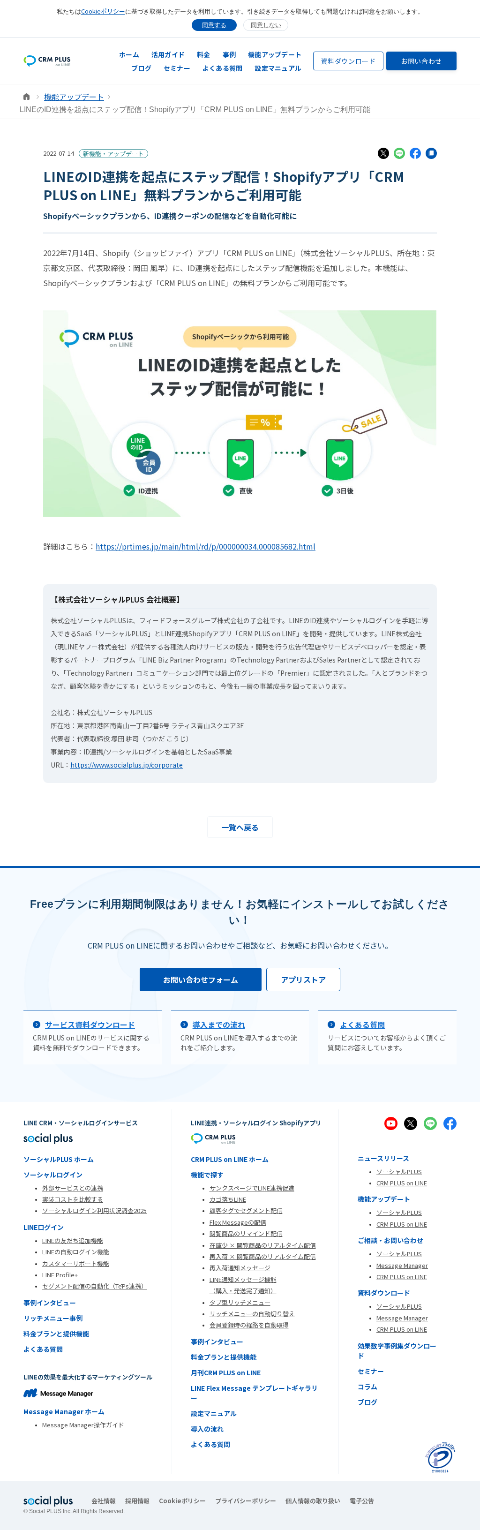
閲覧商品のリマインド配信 (246, 1233)
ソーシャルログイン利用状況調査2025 (94, 1210)
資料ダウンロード (348, 61)
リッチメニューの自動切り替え (252, 1313)
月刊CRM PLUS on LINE (226, 1372)
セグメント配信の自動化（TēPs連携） (94, 1285)
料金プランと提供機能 (56, 1333)
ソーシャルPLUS (399, 1171)
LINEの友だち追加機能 (72, 1240)
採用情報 (137, 1500)
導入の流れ (207, 1428)
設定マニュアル (278, 68)
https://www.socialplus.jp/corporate (126, 764)
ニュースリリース (383, 1158)
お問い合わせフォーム (200, 979)
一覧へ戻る (240, 827)
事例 (229, 54)
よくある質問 (222, 68)
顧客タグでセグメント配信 (246, 1210)
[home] (46, 61)
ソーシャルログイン (52, 1174)
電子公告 (362, 1500)
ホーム (129, 54)
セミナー (177, 68)
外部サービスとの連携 (72, 1187)
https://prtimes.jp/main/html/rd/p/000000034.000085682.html (205, 546)
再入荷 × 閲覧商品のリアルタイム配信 (263, 1256)
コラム (367, 1386)
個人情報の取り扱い (312, 1500)
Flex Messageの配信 (238, 1222)
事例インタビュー (49, 1302)
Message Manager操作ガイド (83, 1424)
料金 (203, 54)
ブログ (141, 68)
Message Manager (402, 1265)
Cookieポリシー (103, 11)
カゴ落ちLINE (228, 1199)
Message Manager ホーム (64, 1411)
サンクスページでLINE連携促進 (252, 1187)
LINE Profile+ (60, 1274)
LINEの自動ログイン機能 (75, 1251)
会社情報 (103, 1500)
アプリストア (303, 979)
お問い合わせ (421, 61)
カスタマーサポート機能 (75, 1263)
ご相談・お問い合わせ (390, 1240)
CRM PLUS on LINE (401, 1182)
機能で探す (207, 1174)
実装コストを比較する (72, 1199)
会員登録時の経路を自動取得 (249, 1324)
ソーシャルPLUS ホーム (58, 1159)
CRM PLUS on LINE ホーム (230, 1159)
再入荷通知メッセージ (240, 1267)
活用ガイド (168, 54)
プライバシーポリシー (245, 1500)
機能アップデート (274, 54)
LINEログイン (43, 1227)
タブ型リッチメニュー (240, 1302)
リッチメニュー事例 (52, 1318)
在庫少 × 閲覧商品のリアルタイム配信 (263, 1245)
